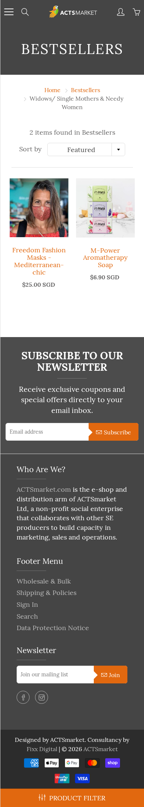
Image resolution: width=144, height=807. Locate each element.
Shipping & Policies (46, 592)
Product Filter (77, 798)
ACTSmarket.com (44, 489)
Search (27, 616)
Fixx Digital (42, 749)
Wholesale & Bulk (44, 581)
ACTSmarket (100, 749)
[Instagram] (41, 697)
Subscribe (117, 432)
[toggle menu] (8, 11)
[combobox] (86, 149)
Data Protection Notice (53, 627)
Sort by (30, 149)
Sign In (27, 604)
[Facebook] (23, 697)
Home (52, 90)
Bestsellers (85, 90)
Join (114, 675)
